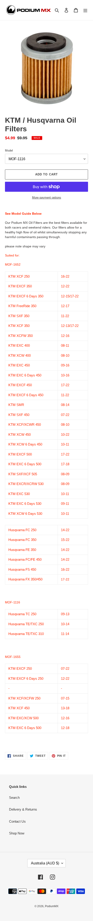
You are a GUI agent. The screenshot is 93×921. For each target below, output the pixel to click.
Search (14, 797)
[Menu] (85, 10)
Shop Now (16, 833)
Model (9, 150)
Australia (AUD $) (45, 863)
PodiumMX (51, 906)
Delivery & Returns (23, 809)
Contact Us (17, 821)
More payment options (46, 197)
